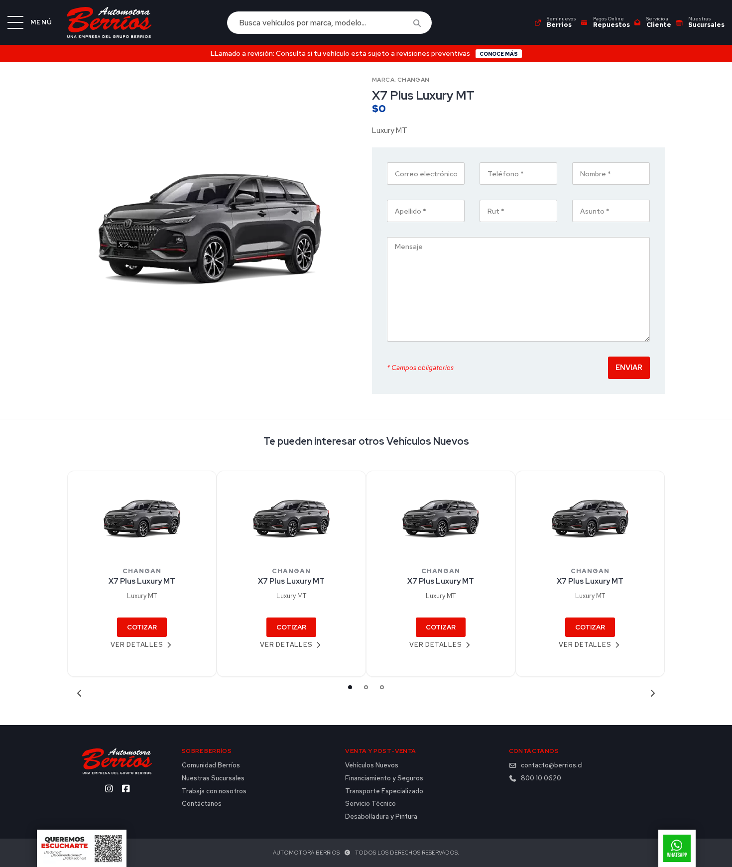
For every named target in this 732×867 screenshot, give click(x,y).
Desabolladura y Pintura (381, 817)
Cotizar (142, 627)
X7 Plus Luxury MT (142, 581)
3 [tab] (382, 687)
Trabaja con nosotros (214, 791)
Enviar (628, 367)
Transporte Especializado (384, 791)
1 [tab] (350, 687)
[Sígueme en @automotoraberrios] (108, 788)
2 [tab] (366, 687)
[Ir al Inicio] (109, 22)
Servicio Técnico (370, 804)
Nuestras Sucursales (213, 778)
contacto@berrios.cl (552, 765)
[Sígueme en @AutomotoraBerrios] (125, 788)
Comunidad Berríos (211, 765)
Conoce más (499, 53)
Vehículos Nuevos (371, 765)
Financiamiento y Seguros (384, 778)
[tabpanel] (142, 574)
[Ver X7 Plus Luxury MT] (142, 515)
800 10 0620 (541, 778)
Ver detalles (137, 644)
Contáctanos (202, 804)
